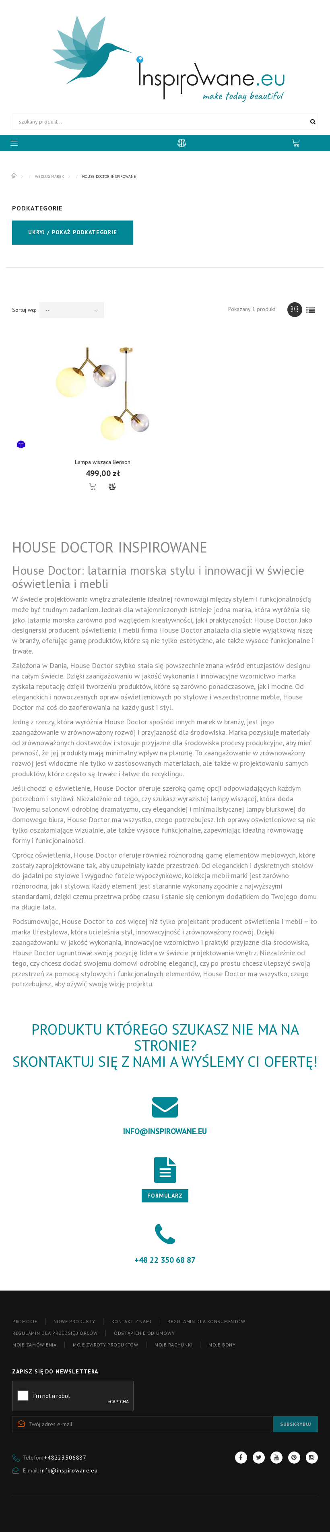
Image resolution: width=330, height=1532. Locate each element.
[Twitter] (259, 1458)
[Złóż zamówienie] (300, 142)
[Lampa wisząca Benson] (102, 394)
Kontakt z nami (131, 1321)
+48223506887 (65, 1457)
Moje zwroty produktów (105, 1345)
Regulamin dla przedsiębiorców (55, 1333)
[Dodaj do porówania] (112, 486)
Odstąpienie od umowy (144, 1333)
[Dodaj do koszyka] (93, 486)
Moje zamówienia (34, 1345)
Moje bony (221, 1345)
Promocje (24, 1321)
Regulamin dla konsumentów (206, 1321)
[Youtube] (276, 1458)
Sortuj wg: (24, 309)
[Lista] (310, 309)
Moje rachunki (173, 1345)
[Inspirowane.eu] (165, 58)
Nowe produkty (74, 1321)
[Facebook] (241, 1458)
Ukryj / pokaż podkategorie (72, 232)
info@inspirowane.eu (69, 1470)
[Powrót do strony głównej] (14, 175)
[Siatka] (294, 309)
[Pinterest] (294, 1458)
